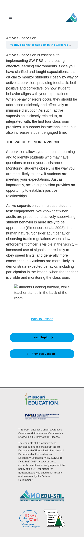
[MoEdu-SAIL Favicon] (71, 12)
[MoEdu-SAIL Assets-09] (41, 414)
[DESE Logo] (41, 393)
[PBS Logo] (54, 511)
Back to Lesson (42, 319)
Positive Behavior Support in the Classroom (41, 44)
